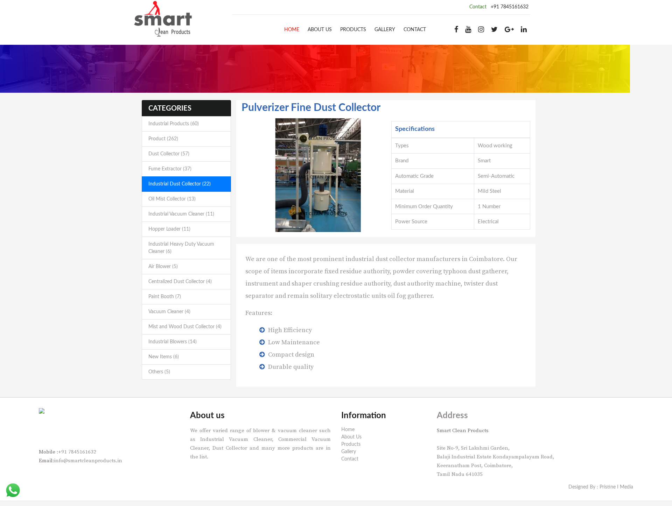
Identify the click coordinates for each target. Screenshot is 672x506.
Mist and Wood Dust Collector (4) (185, 326)
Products (353, 29)
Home (291, 29)
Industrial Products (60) (173, 123)
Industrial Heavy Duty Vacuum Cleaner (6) (181, 248)
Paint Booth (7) (164, 296)
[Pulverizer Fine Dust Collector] (318, 175)
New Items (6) (163, 356)
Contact (415, 29)
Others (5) (159, 372)
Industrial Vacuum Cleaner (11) (181, 214)
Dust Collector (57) (168, 154)
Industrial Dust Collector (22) (179, 184)
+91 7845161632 (509, 7)
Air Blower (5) (163, 266)
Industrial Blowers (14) (172, 341)
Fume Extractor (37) (169, 169)
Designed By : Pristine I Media (600, 487)
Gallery (384, 29)
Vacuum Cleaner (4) (169, 311)
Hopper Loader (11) (169, 229)
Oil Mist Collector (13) (172, 199)
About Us (320, 29)
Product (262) (163, 138)
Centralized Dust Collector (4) (180, 281)
